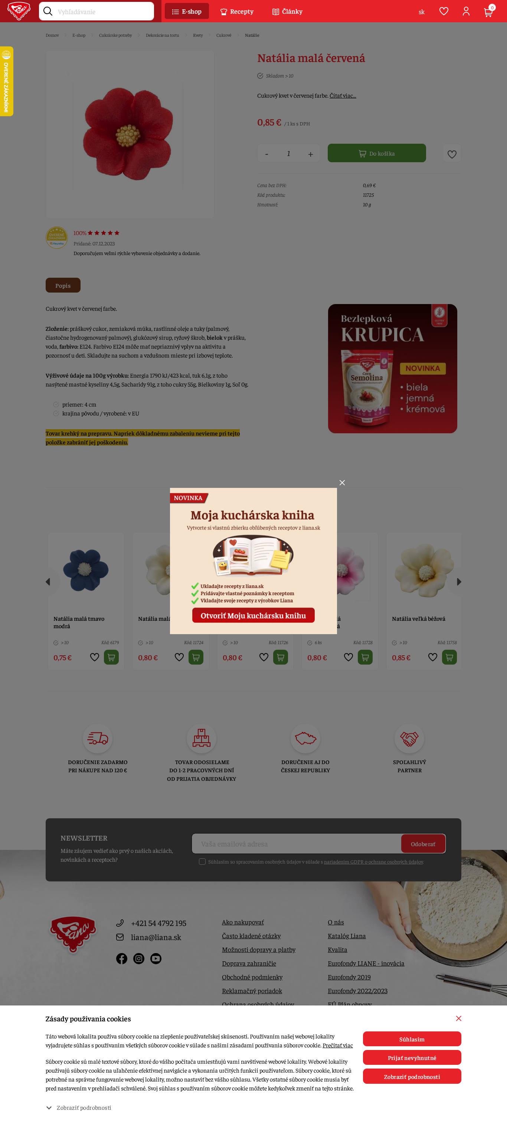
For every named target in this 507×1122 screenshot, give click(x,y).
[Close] (342, 483)
